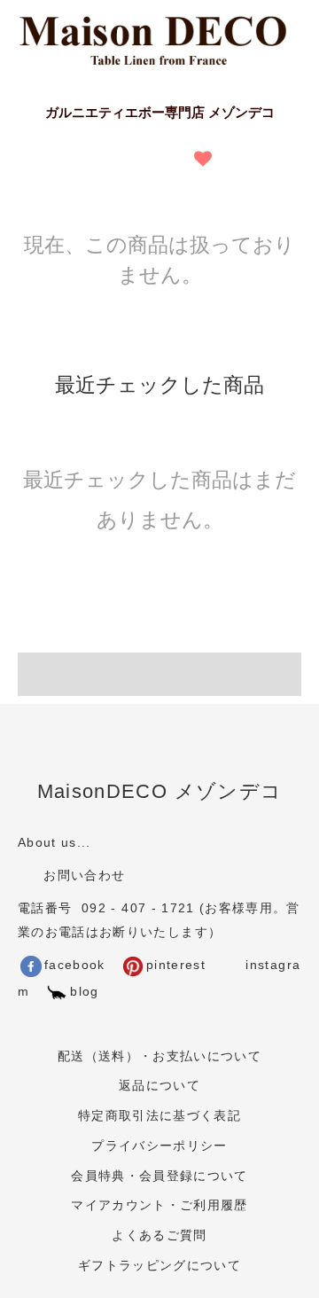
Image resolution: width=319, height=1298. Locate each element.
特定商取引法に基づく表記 (159, 1115)
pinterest (176, 965)
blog (84, 991)
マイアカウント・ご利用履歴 (159, 1205)
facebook (74, 965)
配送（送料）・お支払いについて (159, 1056)
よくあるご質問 (159, 1235)
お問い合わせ (82, 875)
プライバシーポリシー (159, 1146)
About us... (54, 842)
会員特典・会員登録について (159, 1176)
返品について (159, 1085)
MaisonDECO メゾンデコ (160, 791)
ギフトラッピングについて (159, 1265)
